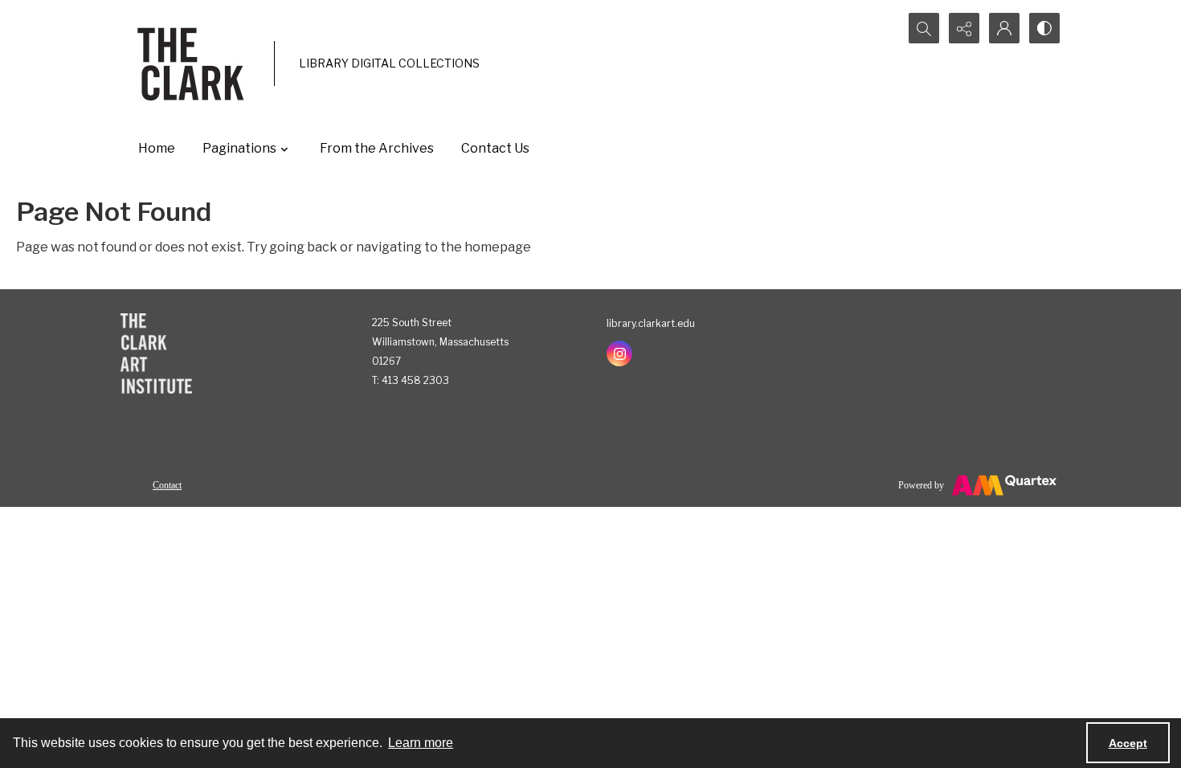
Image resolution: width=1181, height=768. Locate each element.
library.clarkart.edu (651, 323)
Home (156, 148)
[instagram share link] (619, 353)
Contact (167, 485)
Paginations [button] (239, 148)
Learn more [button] (420, 743)
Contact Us (495, 148)
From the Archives (377, 148)
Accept (1128, 743)
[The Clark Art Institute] (156, 353)
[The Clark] (193, 63)
